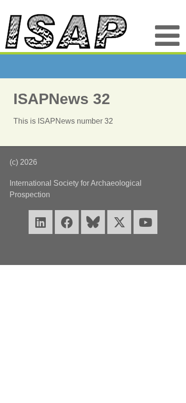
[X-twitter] (119, 222)
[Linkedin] (40, 222)
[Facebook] (67, 222)
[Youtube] (145, 222)
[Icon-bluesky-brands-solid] (93, 222)
